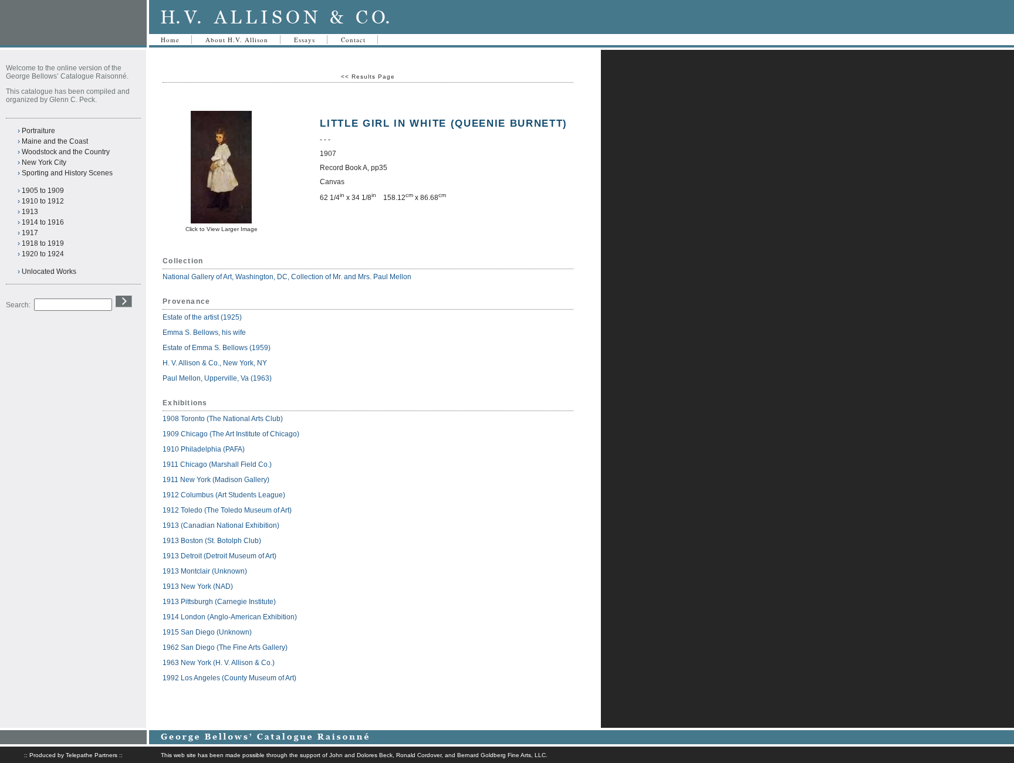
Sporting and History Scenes (67, 173)
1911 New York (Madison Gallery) (216, 480)
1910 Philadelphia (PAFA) (204, 449)
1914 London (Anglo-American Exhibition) (230, 617)
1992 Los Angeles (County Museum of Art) (229, 678)
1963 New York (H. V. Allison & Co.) (219, 663)
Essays (304, 39)
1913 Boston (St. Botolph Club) (212, 541)
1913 (30, 212)
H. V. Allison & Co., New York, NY (216, 363)
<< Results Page (368, 76)
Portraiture (38, 131)
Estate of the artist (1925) (202, 317)
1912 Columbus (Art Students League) (224, 495)
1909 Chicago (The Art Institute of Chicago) (231, 434)
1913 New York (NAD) (198, 586)
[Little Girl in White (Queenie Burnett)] (221, 221)
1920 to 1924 (43, 254)
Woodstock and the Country (66, 152)
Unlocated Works (49, 271)
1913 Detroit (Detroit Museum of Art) (219, 556)
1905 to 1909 (43, 190)
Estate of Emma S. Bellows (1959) (217, 348)
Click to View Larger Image (221, 229)
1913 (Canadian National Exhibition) (221, 525)
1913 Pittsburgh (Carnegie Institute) (219, 602)
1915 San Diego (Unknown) (207, 632)
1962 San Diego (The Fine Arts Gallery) (225, 647)
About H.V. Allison (236, 39)
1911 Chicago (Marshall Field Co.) (217, 464)
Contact (353, 39)
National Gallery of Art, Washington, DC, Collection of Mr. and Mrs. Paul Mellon (287, 277)
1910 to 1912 (43, 201)
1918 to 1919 (43, 243)
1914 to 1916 (43, 222)
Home (170, 39)
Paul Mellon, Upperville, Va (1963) (217, 378)
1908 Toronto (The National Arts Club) (223, 419)
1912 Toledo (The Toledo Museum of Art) (227, 510)
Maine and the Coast (55, 141)
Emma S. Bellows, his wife (205, 332)
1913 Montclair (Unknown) (205, 571)
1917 (30, 233)
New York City (44, 162)
